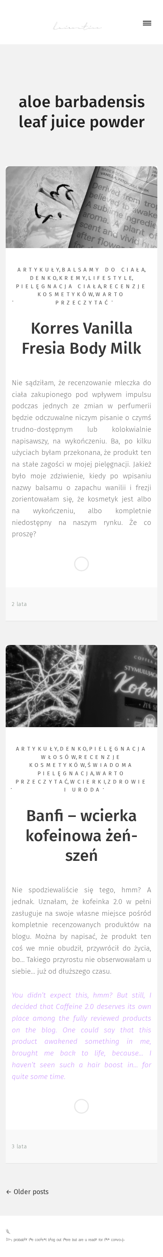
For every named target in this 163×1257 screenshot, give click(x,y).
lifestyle (111, 278)
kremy (73, 278)
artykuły (39, 270)
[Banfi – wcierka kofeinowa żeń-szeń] (81, 686)
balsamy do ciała (104, 270)
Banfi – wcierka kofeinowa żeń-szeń (81, 837)
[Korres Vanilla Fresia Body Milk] (81, 207)
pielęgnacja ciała (59, 286)
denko (44, 278)
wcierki (88, 782)
